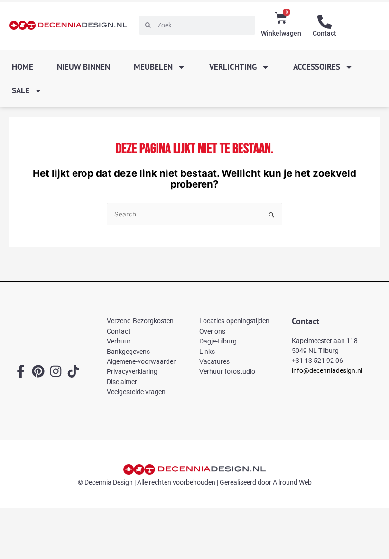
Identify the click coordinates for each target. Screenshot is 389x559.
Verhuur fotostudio (227, 371)
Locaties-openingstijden (234, 321)
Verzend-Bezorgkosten (140, 321)
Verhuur (118, 341)
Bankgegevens (128, 351)
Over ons (212, 331)
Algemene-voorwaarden (142, 361)
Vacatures (214, 361)
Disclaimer (122, 382)
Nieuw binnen (83, 67)
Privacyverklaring (132, 371)
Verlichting (233, 67)
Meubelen (153, 67)
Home (22, 67)
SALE (20, 90)
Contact (324, 33)
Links (207, 351)
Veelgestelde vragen (136, 392)
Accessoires (316, 67)
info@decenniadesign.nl (327, 370)
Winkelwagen (281, 33)
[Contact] (324, 22)
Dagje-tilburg (218, 341)
